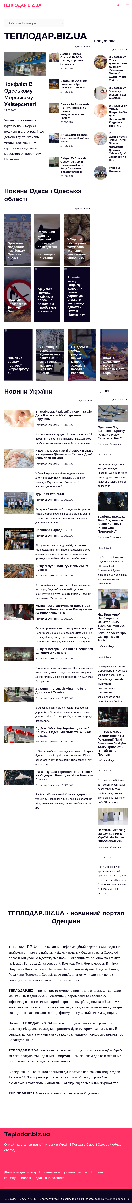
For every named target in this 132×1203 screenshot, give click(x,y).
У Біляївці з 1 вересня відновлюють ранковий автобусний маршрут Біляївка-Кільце (50, 360)
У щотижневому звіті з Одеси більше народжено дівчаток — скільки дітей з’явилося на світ (118, 147)
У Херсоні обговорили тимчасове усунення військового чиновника (76, 248)
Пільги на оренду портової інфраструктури (18, 365)
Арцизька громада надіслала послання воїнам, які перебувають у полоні (47, 300)
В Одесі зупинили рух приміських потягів (61, 568)
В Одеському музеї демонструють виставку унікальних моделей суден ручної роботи (118, 68)
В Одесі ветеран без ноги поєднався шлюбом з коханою (64, 651)
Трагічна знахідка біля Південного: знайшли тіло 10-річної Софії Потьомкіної (111, 523)
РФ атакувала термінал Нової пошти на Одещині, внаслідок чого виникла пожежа (64, 775)
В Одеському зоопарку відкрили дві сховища (117, 93)
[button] (118, 5)
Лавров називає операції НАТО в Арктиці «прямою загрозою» (71, 59)
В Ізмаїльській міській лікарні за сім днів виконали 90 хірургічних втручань (63, 415)
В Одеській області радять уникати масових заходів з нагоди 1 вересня (79, 360)
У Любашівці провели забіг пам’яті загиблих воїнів (74, 138)
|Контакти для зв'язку (20, 1172)
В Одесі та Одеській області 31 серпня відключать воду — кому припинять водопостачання (73, 165)
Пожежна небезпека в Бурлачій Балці (17, 305)
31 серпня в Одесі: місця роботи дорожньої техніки (61, 690)
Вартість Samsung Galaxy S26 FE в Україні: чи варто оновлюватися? (111, 835)
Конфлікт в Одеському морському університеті (20, 94)
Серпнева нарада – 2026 (54, 530)
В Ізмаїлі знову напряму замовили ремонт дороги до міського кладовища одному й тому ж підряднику (76, 295)
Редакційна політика (48, 1178)
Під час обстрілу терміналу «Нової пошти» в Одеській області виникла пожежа (63, 732)
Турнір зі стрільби (115, 169)
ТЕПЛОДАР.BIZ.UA (22, 5)
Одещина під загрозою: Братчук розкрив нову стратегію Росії (112, 432)
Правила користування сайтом (63, 1172)
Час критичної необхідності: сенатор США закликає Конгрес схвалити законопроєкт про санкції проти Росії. (112, 627)
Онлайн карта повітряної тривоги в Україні (36, 1144)
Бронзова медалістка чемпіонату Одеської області (16, 250)
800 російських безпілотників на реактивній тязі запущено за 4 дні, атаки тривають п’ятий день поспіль (112, 743)
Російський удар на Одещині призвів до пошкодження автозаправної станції (47, 245)
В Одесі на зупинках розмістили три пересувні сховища (73, 84)
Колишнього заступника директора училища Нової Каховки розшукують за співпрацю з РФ (63, 609)
